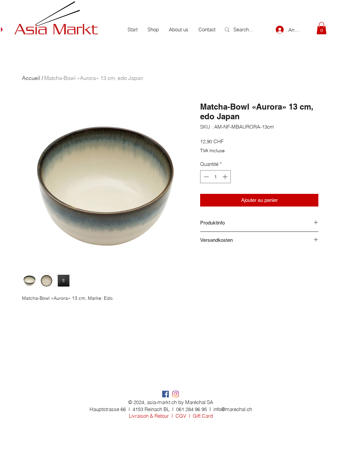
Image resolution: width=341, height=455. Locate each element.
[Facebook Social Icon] (165, 394)
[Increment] (225, 177)
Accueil (31, 78)
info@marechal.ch (232, 409)
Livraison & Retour (149, 416)
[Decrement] (205, 177)
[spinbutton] (215, 177)
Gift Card (203, 416)
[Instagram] (175, 394)
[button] (321, 28)
